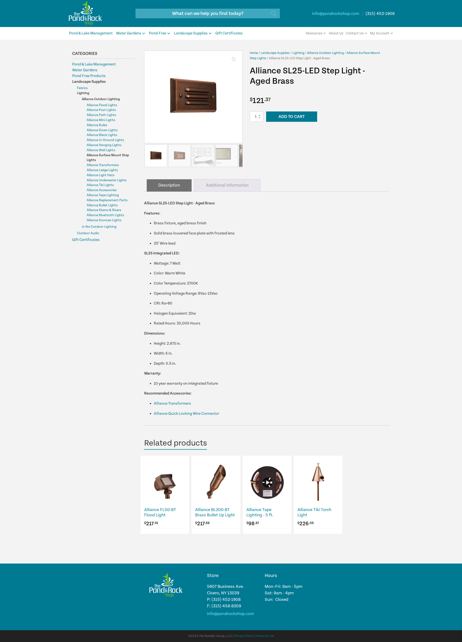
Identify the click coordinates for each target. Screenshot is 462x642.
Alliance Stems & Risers (104, 210)
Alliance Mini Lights (101, 120)
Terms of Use (265, 636)
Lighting (83, 93)
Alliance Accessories (102, 190)
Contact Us (355, 33)
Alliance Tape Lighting (103, 195)
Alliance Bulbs (97, 125)
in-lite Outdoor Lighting (99, 227)
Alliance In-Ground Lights (105, 140)
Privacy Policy (244, 636)
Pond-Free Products (89, 76)
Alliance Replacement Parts (107, 200)
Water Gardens (128, 33)
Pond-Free (157, 33)
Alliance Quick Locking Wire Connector (186, 413)
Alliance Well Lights (101, 150)
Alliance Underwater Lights (107, 180)
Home (254, 53)
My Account (379, 33)
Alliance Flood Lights (102, 105)
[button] (234, 59)
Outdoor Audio (88, 233)
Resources (314, 33)
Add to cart (291, 116)
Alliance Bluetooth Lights (105, 215)
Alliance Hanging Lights (104, 145)
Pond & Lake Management (91, 33)
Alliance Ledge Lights (102, 170)
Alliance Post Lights (101, 110)
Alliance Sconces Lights (104, 220)
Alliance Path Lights (101, 115)
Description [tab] (169, 185)
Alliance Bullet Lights (102, 205)
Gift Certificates (229, 33)
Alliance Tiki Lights (100, 185)
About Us (336, 33)
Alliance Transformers (103, 165)
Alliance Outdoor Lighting (101, 99)
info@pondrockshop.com (335, 13)
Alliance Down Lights (102, 130)
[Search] (274, 13)
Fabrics (82, 88)
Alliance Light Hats (101, 175)
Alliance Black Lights (102, 135)
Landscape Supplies (191, 33)
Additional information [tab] (227, 185)
